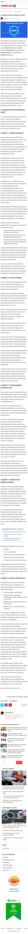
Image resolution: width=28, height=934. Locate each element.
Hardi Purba (6, 870)
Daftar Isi (25, 928)
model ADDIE (4, 701)
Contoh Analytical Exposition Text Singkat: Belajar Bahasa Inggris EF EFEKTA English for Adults (16, 751)
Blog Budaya (6, 862)
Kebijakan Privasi (10, 928)
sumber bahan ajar (19, 303)
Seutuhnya (5, 857)
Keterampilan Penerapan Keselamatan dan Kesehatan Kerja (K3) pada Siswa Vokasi (17, 729)
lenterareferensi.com (8, 860)
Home (10, 11)
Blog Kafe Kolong (7, 865)
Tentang (3, 928)
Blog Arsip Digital (7, 867)
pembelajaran (13, 701)
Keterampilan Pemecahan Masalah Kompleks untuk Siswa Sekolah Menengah (16, 740)
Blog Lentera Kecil (16, 931)
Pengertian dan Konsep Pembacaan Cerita (14, 531)
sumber (20, 105)
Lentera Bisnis (11, 59)
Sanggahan (18, 928)
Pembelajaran (18, 11)
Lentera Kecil (6, 18)
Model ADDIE (16, 688)
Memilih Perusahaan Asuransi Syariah (12, 830)
